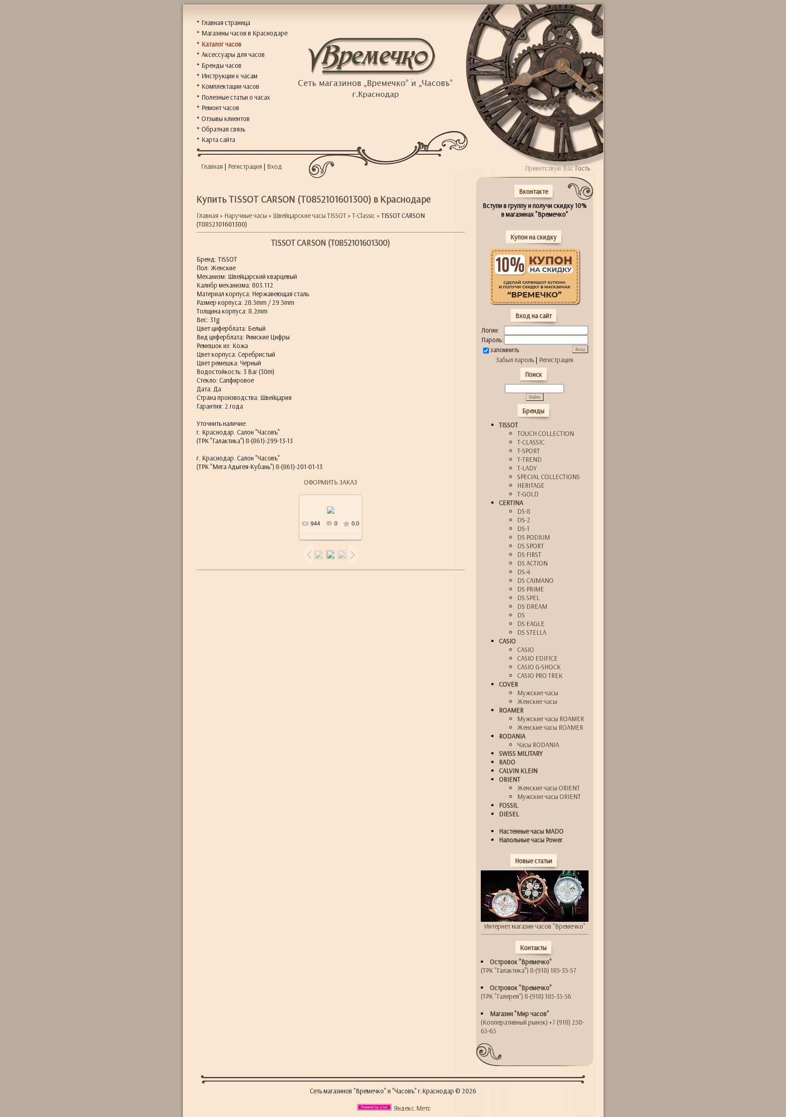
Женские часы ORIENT (548, 787)
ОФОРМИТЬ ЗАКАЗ (330, 482)
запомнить (504, 349)
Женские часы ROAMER (550, 727)
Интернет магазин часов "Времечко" (534, 926)
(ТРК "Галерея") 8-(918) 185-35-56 (526, 992)
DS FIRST (529, 554)
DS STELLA (531, 632)
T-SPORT (528, 450)
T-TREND (529, 459)
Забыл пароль (515, 359)
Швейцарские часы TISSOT (309, 215)
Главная (212, 166)
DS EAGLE (530, 623)
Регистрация (245, 166)
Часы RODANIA (538, 744)
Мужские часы (537, 692)
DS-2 (523, 520)
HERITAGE (530, 485)
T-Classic (363, 215)
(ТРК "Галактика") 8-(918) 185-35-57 (528, 966)
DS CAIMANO (535, 580)
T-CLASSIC (530, 442)
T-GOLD (528, 494)
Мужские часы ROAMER (550, 718)
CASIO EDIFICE (537, 658)
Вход (274, 166)
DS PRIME (530, 589)
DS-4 (523, 571)
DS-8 (523, 511)
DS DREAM (532, 606)
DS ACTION (532, 563)
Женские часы (537, 701)
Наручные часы (245, 215)
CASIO (525, 649)
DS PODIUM (533, 537)
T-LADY (527, 468)
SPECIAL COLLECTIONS (548, 476)
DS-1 (523, 528)
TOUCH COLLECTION (545, 433)
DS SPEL (528, 597)
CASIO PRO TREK (540, 675)
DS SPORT (530, 545)
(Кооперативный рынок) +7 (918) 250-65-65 (532, 1022)
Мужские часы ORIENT (549, 796)
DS (521, 615)
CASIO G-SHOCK (539, 666)
